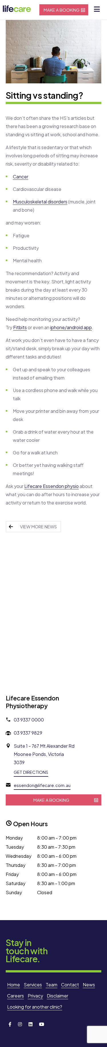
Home (13, 985)
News (89, 985)
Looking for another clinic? (34, 1007)
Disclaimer (57, 996)
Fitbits (20, 327)
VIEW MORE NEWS (38, 526)
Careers (15, 996)
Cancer (20, 177)
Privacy (35, 996)
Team (51, 985)
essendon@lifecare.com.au (42, 785)
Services (33, 985)
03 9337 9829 (28, 733)
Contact (70, 985)
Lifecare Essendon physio (51, 486)
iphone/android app (71, 327)
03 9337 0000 (29, 720)
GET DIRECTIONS (31, 772)
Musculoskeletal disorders (40, 202)
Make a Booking (62, 10)
